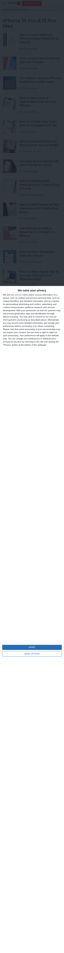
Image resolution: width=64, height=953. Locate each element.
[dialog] (32, 619)
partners (18, 295)
